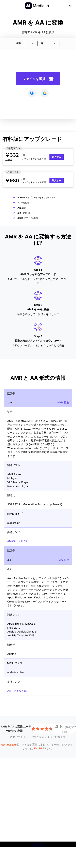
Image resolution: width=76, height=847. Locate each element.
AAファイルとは (17, 690)
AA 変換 (64, 559)
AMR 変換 (63, 402)
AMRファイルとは (18, 541)
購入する (56, 156)
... (30, 43)
